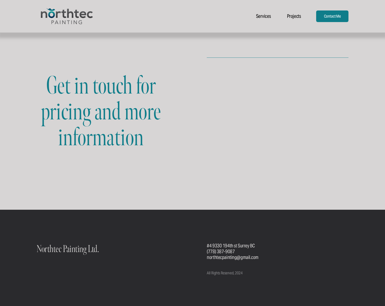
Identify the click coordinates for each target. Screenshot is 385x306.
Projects (294, 16)
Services (263, 16)
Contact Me (332, 16)
